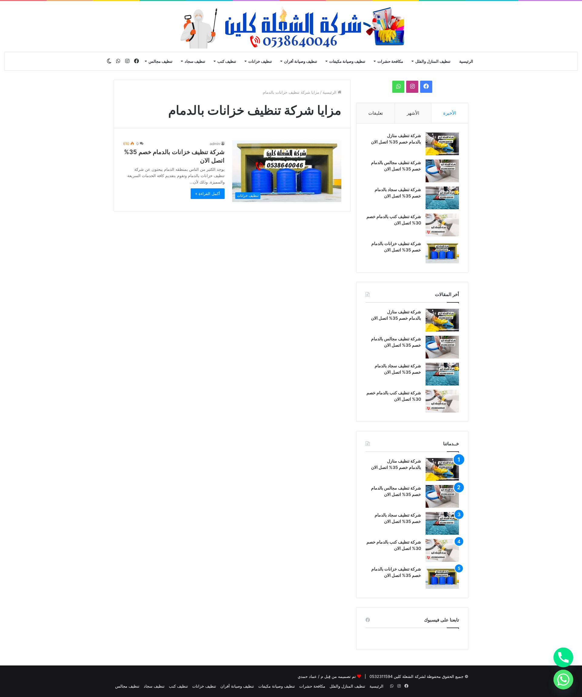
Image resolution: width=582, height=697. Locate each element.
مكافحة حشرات (390, 61)
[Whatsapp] (563, 679)
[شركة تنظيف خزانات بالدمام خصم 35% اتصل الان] (442, 252)
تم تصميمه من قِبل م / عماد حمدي (327, 676)
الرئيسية (466, 61)
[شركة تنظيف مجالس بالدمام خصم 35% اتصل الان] (442, 171)
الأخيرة (449, 113)
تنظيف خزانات (260, 61)
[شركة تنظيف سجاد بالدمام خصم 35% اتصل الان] (442, 198)
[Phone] (563, 657)
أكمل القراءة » (207, 193)
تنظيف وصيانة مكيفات (347, 61)
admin (215, 143)
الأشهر (413, 113)
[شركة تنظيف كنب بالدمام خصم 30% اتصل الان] (442, 225)
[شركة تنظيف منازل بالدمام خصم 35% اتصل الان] (442, 144)
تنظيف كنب (226, 61)
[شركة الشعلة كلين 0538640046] (291, 26)
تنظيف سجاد (195, 61)
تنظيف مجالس (160, 61)
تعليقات (375, 113)
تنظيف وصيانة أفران (300, 61)
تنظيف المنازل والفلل (432, 61)
